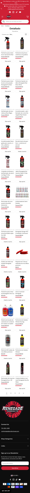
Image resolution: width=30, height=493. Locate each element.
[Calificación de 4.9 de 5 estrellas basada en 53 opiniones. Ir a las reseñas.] (18, 355)
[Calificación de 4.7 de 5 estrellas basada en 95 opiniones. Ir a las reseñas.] (18, 58)
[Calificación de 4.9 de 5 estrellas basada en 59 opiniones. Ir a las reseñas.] (4, 208)
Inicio (2, 26)
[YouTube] (20, 12)
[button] (3, 21)
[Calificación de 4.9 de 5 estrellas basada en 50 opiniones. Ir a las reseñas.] (4, 238)
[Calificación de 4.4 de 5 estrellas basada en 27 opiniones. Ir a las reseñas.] (4, 327)
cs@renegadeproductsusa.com (10, 431)
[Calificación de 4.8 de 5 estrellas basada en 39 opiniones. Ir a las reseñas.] (18, 297)
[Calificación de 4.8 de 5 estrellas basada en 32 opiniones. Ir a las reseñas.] (4, 383)
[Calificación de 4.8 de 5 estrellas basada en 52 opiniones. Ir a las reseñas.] (4, 116)
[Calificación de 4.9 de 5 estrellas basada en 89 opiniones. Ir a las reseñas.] (18, 176)
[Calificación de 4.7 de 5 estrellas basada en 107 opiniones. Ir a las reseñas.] (4, 178)
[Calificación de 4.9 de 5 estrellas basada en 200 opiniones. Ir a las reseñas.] (4, 148)
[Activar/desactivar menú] (2, 17)
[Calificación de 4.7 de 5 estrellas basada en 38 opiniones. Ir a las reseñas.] (18, 206)
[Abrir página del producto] (8, 43)
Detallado (7, 26)
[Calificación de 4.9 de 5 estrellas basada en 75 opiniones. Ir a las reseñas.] (18, 237)
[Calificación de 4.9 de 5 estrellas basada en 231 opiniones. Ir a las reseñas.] (4, 88)
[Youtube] (20, 479)
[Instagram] (13, 12)
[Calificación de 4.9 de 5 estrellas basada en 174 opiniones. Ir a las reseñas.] (18, 88)
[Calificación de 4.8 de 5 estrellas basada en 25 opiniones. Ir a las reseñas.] (18, 385)
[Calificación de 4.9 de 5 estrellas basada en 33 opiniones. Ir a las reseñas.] (18, 325)
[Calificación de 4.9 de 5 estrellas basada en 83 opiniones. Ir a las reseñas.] (18, 148)
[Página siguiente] (23, 393)
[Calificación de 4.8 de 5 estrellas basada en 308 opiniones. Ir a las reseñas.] (4, 58)
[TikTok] (17, 12)
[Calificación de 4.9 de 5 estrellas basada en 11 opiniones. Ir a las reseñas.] (18, 268)
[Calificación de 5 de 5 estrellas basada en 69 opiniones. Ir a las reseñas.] (18, 118)
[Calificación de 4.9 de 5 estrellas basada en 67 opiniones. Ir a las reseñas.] (4, 267)
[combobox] (16, 21)
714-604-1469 (5, 428)
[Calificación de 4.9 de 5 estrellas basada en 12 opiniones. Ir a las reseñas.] (4, 355)
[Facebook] (10, 12)
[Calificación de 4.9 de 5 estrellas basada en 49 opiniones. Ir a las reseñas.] (4, 297)
